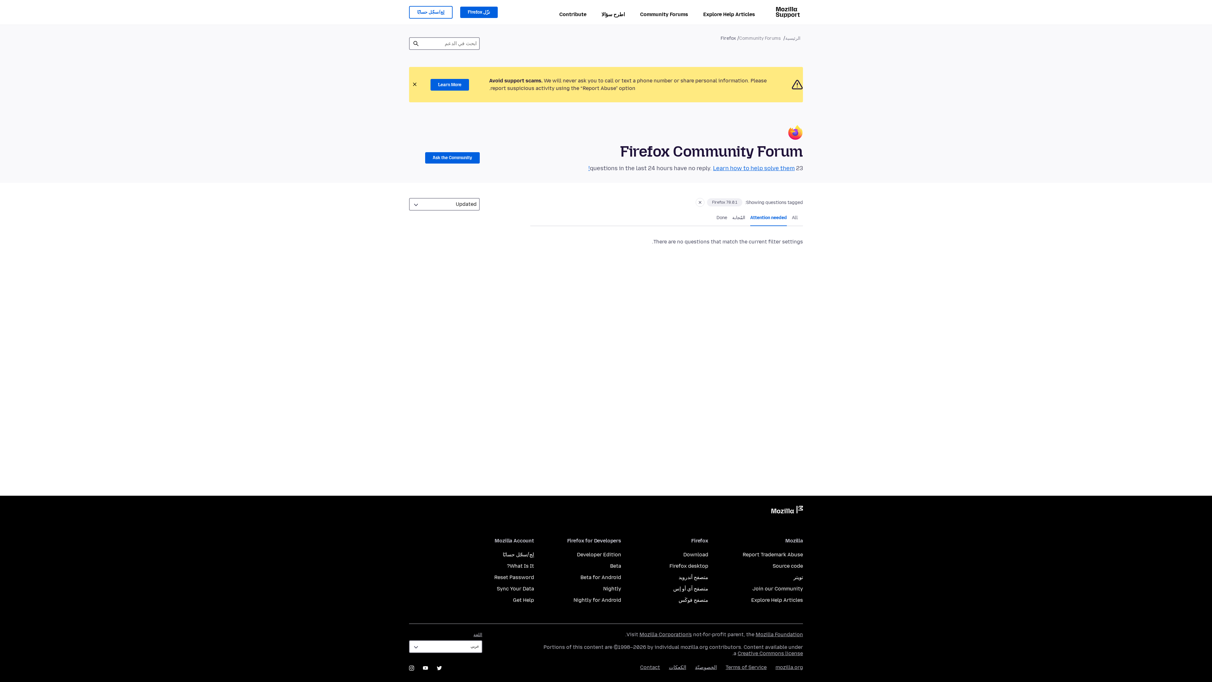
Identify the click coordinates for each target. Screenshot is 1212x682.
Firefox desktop (688, 566)
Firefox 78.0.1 (724, 202)
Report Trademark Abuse (773, 555)
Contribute (572, 14)
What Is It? (520, 566)
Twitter (439, 668)
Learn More (449, 84)
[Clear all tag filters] (700, 202)
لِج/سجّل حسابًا (430, 12)
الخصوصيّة (706, 667)
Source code (788, 566)
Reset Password (514, 577)
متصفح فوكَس (693, 600)
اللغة (477, 634)
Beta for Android (600, 577)
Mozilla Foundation (779, 634)
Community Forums (664, 14)
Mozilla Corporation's (665, 634)
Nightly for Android (597, 600)
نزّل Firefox (479, 12)
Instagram (411, 668)
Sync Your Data (515, 589)
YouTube (425, 668)
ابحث (416, 44)
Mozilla (787, 511)
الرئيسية (792, 38)
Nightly (612, 589)
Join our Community (777, 589)
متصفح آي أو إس (690, 589)
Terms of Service (746, 667)
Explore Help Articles (729, 14)
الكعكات (677, 667)
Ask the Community (452, 157)
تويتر (798, 577)
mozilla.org (789, 667)
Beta (615, 566)
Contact (650, 667)
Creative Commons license (770, 653)
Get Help (523, 600)
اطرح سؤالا (613, 14)
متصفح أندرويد (693, 577)
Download (695, 555)
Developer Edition (599, 555)
